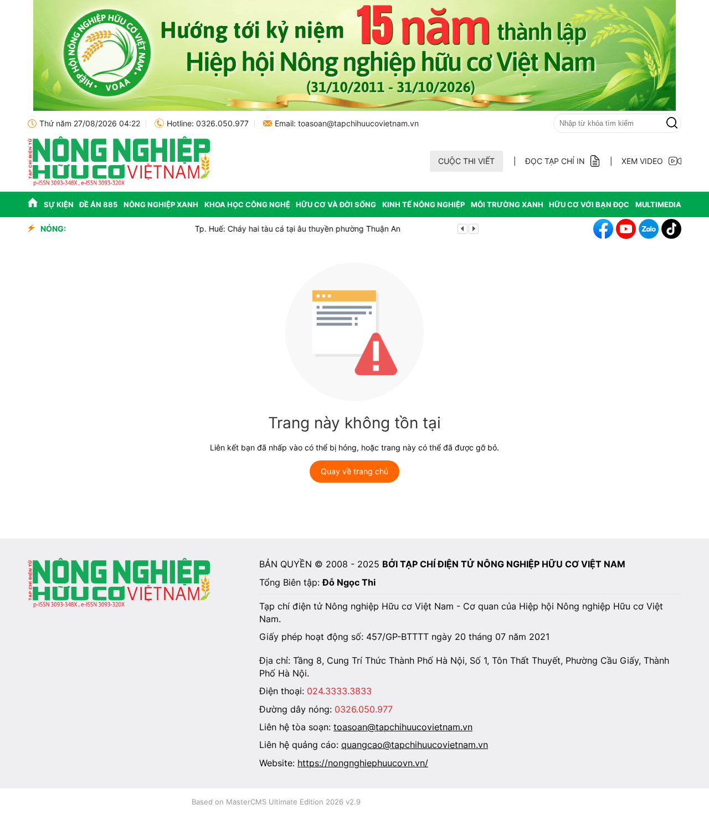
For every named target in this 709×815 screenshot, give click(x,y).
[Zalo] (649, 229)
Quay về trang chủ (354, 471)
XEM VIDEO (642, 161)
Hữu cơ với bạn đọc (589, 204)
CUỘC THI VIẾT (466, 161)
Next (474, 229)
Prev (462, 229)
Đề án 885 (98, 204)
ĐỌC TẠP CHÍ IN (555, 161)
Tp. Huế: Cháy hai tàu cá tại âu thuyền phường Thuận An (179, 228)
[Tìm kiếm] (672, 123)
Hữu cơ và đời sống (336, 204)
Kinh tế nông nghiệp (423, 204)
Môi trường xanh (507, 204)
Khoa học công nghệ (247, 204)
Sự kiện (59, 204)
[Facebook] (603, 229)
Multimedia (658, 204)
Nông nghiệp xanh (161, 204)
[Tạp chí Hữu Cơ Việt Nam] (119, 183)
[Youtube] (626, 229)
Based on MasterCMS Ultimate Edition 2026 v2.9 (276, 801)
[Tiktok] (671, 229)
